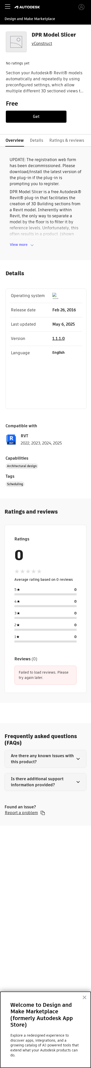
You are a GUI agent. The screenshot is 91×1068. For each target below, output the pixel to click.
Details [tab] (36, 140)
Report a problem (21, 813)
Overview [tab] (15, 140)
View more (19, 244)
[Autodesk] (28, 7)
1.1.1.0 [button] (58, 338)
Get (36, 116)
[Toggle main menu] (8, 7)
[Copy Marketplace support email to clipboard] (42, 812)
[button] (45, 759)
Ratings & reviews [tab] (66, 140)
